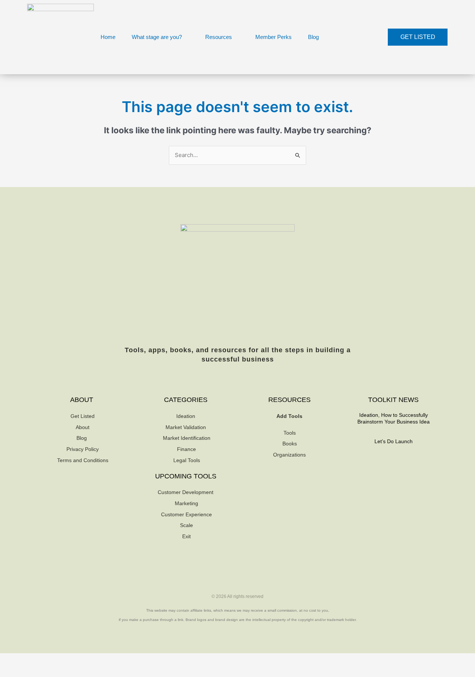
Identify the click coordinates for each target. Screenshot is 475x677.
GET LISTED (417, 37)
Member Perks (273, 37)
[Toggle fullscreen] (35, 659)
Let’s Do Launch (393, 441)
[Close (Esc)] (82, 659)
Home (108, 37)
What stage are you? (157, 37)
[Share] (59, 659)
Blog (313, 37)
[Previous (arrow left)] (11, 671)
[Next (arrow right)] (35, 671)
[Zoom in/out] (11, 659)
